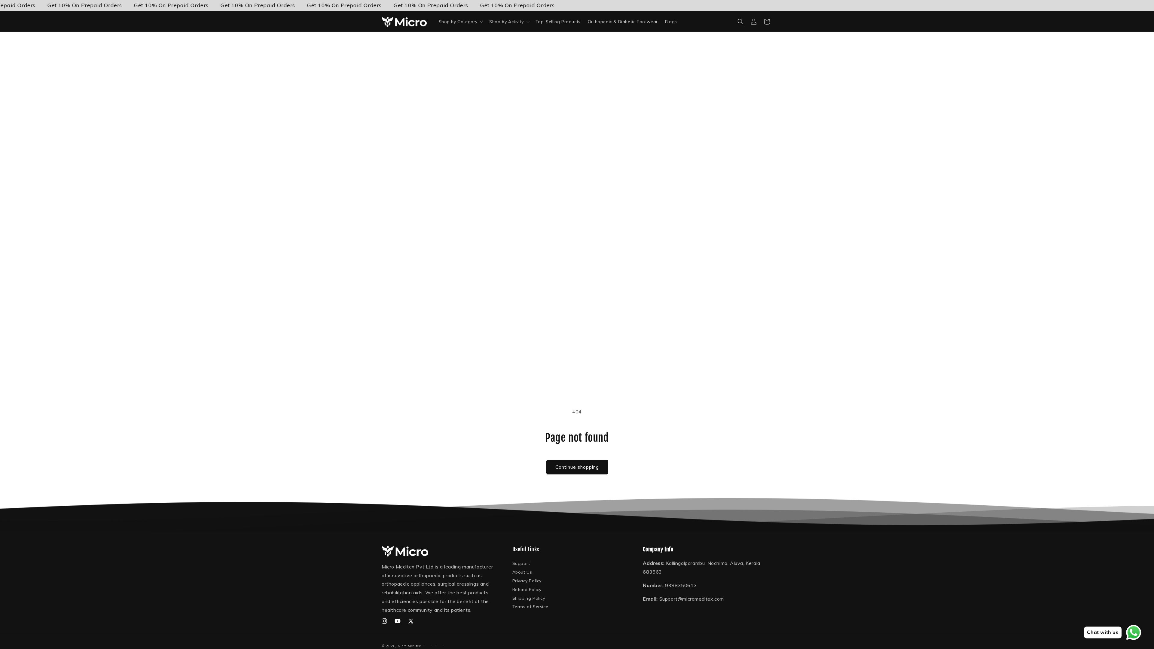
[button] (460, 21)
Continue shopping (577, 467)
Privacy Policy (527, 580)
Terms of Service (530, 606)
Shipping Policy (528, 598)
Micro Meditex (409, 646)
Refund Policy (527, 589)
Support (521, 563)
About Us (522, 572)
